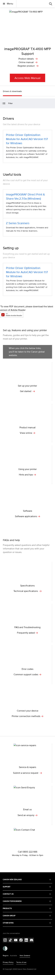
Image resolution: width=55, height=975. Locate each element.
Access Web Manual (27, 78)
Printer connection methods (26, 716)
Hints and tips (26, 474)
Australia (13, 956)
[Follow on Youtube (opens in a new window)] (15, 940)
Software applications (26, 516)
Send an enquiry (26, 815)
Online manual (26, 62)
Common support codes (26, 674)
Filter (10, 103)
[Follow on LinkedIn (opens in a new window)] (26, 940)
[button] (51, 103)
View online (26, 432)
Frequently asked (26, 632)
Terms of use (21, 962)
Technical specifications (25, 591)
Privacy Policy (8, 962)
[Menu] (50, 3)
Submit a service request (26, 772)
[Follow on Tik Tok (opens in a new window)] (10, 940)
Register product (26, 65)
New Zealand (25, 956)
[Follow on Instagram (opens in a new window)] (5, 940)
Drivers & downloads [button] (12, 91)
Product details (26, 58)
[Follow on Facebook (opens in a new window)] (21, 940)
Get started (26, 391)
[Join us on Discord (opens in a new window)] (31, 940)
